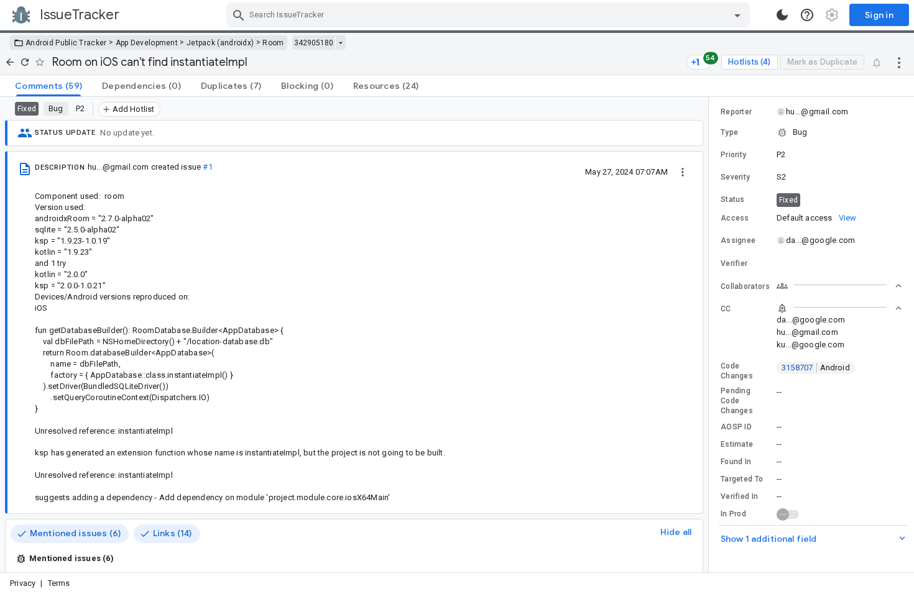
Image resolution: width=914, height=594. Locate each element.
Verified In (739, 496)
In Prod (733, 513)
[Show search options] (737, 14)
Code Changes (737, 371)
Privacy (22, 583)
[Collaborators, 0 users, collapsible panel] (839, 285)
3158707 (816, 367)
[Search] (238, 14)
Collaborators (745, 286)
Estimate (737, 444)
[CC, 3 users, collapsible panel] (839, 308)
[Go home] (9, 62)
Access (735, 218)
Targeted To (742, 479)
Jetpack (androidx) (220, 43)
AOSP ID (736, 427)
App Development (147, 43)
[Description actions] (683, 171)
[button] (811, 132)
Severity (735, 177)
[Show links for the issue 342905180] (340, 43)
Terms (59, 583)
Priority (733, 154)
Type (729, 132)
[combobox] (489, 14)
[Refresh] (24, 62)
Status (733, 199)
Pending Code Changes (737, 400)
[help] (807, 14)
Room (273, 43)
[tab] (48, 85)
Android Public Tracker (66, 43)
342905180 (313, 43)
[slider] (710, 334)
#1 (207, 166)
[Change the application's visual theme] (782, 14)
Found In (736, 461)
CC (726, 308)
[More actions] (899, 62)
